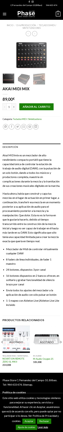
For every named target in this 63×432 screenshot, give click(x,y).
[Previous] (8, 55)
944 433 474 (51, 5)
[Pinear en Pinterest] (30, 127)
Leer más (43, 427)
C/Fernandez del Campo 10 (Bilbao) (26, 5)
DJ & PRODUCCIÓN (26, 25)
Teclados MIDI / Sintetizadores (39, 26)
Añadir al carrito (36, 106)
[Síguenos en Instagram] (33, 2)
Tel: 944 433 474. (12, 384)
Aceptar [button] (29, 421)
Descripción (10, 147)
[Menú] (5, 14)
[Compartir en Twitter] (17, 127)
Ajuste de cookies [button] (26, 427)
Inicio (10, 25)
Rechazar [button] (44, 421)
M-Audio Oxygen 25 (43, 358)
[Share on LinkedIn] (36, 127)
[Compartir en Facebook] (11, 127)
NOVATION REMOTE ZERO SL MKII (13, 360)
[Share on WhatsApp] (5, 127)
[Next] (55, 55)
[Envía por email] (24, 127)
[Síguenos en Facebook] (29, 2)
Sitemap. (28, 384)
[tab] (31, 147)
